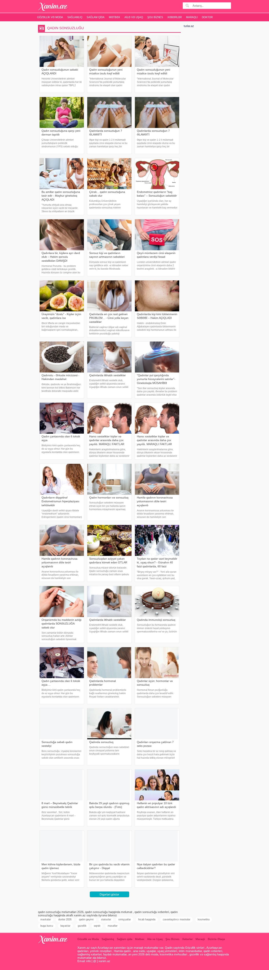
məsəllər (112, 925)
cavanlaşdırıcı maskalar (176, 919)
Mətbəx (114, 17)
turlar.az (189, 26)
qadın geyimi (86, 919)
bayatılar (65, 925)
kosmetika (204, 919)
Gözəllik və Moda (50, 17)
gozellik (82, 925)
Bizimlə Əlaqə (216, 939)
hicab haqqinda (146, 919)
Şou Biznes (155, 17)
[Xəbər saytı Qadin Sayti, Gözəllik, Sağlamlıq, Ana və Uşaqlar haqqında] (53, 7)
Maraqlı (192, 17)
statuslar (106, 919)
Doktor (207, 17)
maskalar (45, 919)
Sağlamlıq (74, 17)
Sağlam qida (96, 17)
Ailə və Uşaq (133, 17)
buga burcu (46, 925)
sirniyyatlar (124, 919)
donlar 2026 (64, 919)
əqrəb (97, 925)
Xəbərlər (174, 17)
